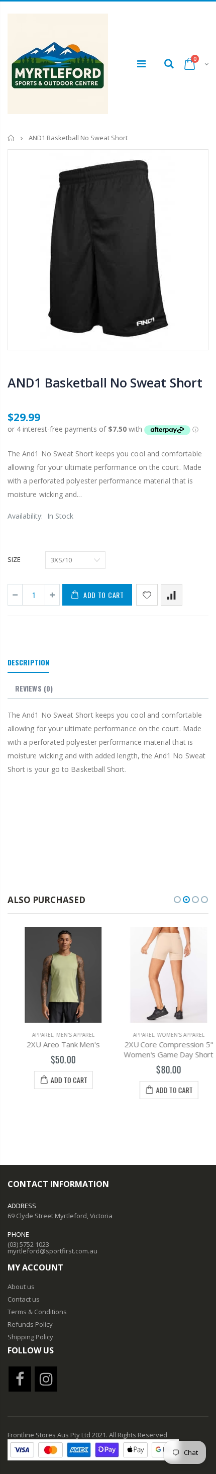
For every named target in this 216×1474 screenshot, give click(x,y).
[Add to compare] (171, 595)
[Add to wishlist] (147, 595)
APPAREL (34, 1034)
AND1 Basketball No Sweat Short (105, 382)
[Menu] (141, 63)
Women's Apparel (172, 1034)
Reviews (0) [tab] (34, 688)
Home (11, 138)
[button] (177, 900)
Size (14, 559)
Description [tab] (28, 662)
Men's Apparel (67, 1034)
